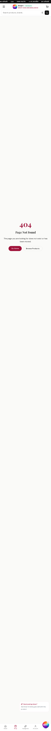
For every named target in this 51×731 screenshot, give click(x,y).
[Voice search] (42, 12)
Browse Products (32, 248)
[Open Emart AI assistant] (45, 724)
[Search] (47, 13)
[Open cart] (47, 6)
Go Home (15, 248)
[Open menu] (3, 6)
